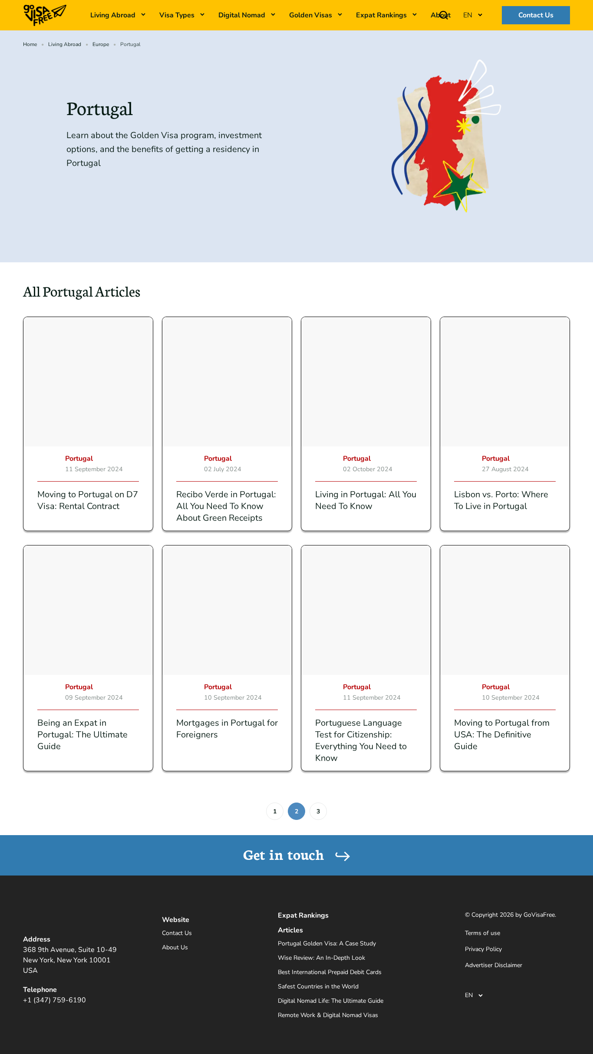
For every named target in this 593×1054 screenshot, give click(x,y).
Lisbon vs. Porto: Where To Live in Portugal (501, 500)
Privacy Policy (483, 949)
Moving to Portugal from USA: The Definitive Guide (502, 734)
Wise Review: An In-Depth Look (321, 958)
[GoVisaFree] (44, 14)
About (441, 15)
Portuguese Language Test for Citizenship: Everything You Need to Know (361, 740)
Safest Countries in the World (318, 986)
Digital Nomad (241, 15)
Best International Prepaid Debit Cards (330, 972)
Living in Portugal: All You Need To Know (365, 500)
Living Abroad (64, 44)
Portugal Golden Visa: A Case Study (327, 943)
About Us (175, 947)
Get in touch (285, 854)
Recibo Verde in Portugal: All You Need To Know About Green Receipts (226, 506)
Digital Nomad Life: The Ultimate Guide (330, 1001)
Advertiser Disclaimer (493, 965)
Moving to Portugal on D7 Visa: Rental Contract (87, 500)
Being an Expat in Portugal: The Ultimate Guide (82, 734)
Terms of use (482, 933)
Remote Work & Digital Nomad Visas (328, 1015)
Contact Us (535, 15)
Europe (100, 44)
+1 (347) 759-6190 (54, 1000)
